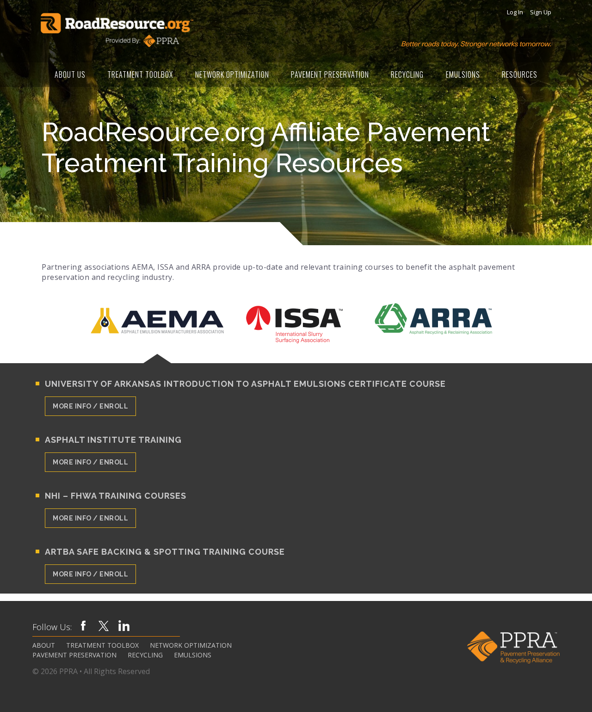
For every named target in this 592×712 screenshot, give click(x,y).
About (43, 645)
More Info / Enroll (90, 406)
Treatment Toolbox (140, 74)
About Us (70, 74)
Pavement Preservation (330, 74)
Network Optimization (232, 74)
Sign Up (540, 12)
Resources (519, 74)
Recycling (407, 74)
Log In (515, 12)
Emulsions (463, 74)
